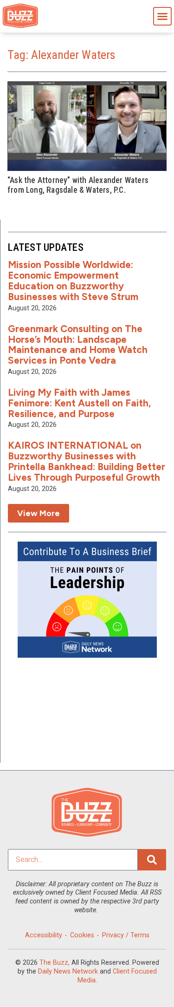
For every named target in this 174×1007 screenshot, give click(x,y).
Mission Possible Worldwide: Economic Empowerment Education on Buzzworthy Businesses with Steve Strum (73, 280)
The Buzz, (54, 963)
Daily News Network (68, 971)
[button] (162, 16)
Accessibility (43, 935)
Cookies (82, 935)
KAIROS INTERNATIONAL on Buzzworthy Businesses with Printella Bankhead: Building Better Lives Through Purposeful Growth (86, 461)
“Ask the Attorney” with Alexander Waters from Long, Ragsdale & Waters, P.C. (77, 185)
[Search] (152, 859)
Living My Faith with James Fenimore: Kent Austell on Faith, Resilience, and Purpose (79, 402)
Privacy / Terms (125, 935)
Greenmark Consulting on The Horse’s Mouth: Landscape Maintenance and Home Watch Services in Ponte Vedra (78, 344)
